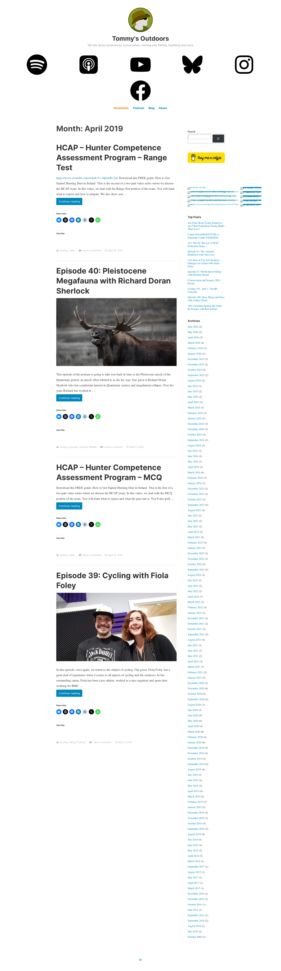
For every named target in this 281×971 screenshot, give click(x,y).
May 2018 (193, 850)
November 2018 (196, 818)
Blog (151, 108)
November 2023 (196, 494)
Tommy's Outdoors (140, 38)
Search (191, 131)
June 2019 (193, 780)
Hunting (64, 250)
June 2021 (193, 650)
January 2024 (194, 483)
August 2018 (194, 834)
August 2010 (194, 926)
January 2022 (194, 612)
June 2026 (193, 326)
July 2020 (193, 710)
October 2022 (195, 564)
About (163, 108)
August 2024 (194, 445)
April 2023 (193, 531)
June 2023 (193, 521)
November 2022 (196, 558)
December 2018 (196, 812)
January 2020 (194, 742)
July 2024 (193, 450)
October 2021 (195, 629)
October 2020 (195, 693)
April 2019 (193, 791)
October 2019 (195, 758)
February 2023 (195, 542)
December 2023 (196, 488)
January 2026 (194, 353)
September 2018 (196, 828)
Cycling (63, 742)
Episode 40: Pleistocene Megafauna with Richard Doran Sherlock (113, 280)
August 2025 (194, 380)
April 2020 (193, 726)
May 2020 (193, 720)
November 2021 (196, 623)
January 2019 (194, 807)
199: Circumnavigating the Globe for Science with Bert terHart (205, 307)
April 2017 (193, 882)
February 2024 (195, 477)
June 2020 (193, 715)
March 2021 (194, 666)
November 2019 (196, 753)
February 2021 (195, 672)
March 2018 (194, 861)
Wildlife (93, 447)
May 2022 (193, 591)
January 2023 (194, 548)
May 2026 (193, 332)
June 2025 (193, 391)
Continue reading (70, 202)
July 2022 (193, 580)
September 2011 (196, 915)
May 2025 (193, 396)
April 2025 (193, 402)
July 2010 (193, 931)
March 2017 (194, 888)
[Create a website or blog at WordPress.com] (140, 959)
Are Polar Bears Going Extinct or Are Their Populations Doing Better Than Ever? (206, 226)
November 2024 (196, 429)
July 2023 (193, 515)
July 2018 (193, 839)
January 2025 (194, 418)
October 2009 (195, 936)
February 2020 (195, 737)
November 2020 (196, 688)
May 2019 (193, 785)
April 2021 (193, 661)
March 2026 (194, 342)
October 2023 (195, 499)
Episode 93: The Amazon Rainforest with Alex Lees (201, 253)
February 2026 (195, 348)
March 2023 (194, 537)
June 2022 (193, 585)
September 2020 (196, 699)
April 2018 (193, 855)
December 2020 (196, 683)
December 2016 (196, 893)
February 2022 (195, 607)
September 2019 (196, 764)
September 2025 (196, 375)
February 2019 (195, 801)
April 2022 (193, 596)
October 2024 (195, 434)
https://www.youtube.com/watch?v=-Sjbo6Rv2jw (87, 178)
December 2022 (196, 553)
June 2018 (193, 845)
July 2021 (193, 645)
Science (83, 447)
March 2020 (194, 731)
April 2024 (193, 466)
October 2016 (195, 904)
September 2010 (196, 920)
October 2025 (195, 369)
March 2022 (194, 602)
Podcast (138, 108)
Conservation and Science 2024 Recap (204, 281)
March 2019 (194, 796)
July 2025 (193, 386)
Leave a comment (91, 250)
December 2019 (196, 747)
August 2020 (194, 704)
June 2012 (193, 909)
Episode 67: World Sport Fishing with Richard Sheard (204, 273)
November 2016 (196, 899)
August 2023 (194, 510)
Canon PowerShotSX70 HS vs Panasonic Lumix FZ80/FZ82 (203, 236)
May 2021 (193, 656)
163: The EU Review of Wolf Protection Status (203, 244)
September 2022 (196, 569)
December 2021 (196, 618)
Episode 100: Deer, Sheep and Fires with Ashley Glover (206, 298)
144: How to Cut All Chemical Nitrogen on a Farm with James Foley (204, 263)
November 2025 (196, 364)
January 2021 (194, 677)
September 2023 (196, 504)
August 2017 (194, 872)
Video (72, 250)
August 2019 (194, 769)
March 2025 (194, 407)
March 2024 (194, 472)
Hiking (72, 742)
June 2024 (193, 456)
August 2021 (194, 639)
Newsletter (121, 108)
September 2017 (196, 866)
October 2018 (195, 823)
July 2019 (193, 774)
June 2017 (193, 877)
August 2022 (194, 575)
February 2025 (195, 413)
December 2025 (196, 359)
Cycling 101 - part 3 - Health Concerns (202, 290)
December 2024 (196, 423)
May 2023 (193, 526)
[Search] (218, 139)
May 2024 (193, 461)
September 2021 (196, 634)
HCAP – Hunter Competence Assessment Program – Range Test (111, 157)
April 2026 (193, 337)
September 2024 (196, 440)
